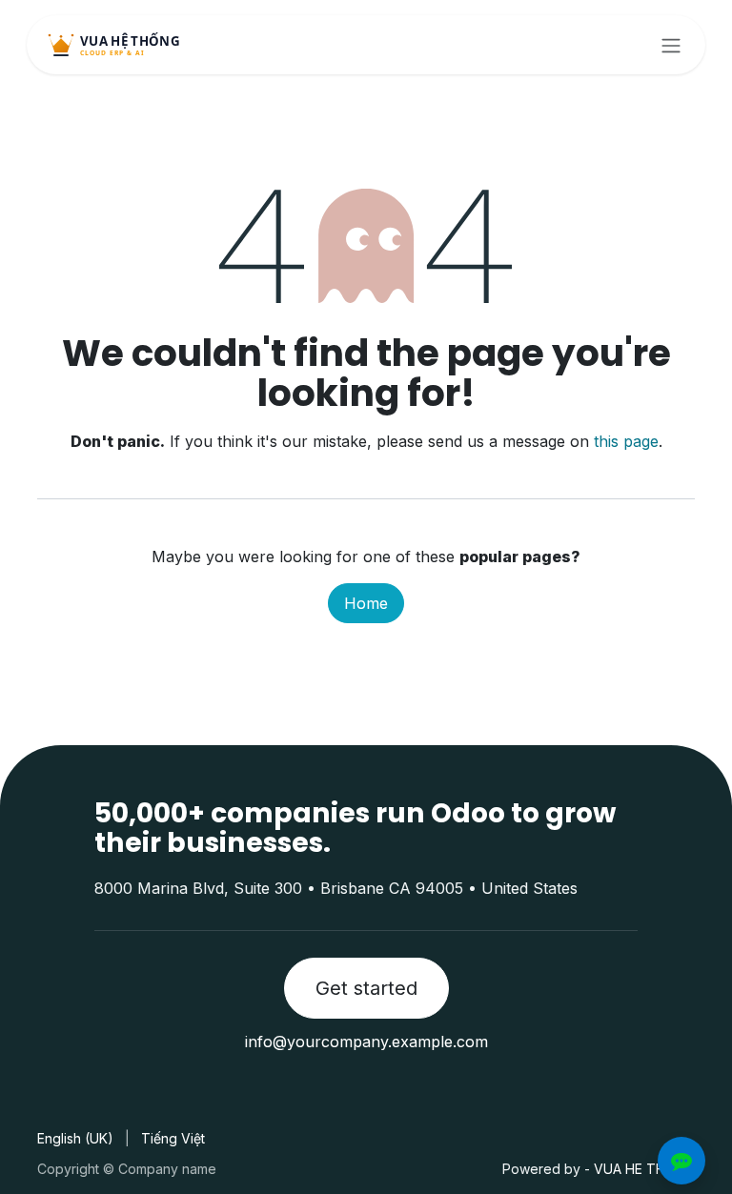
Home (366, 603)
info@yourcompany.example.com (366, 1041)
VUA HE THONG (644, 1169)
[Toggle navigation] (671, 45)
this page (626, 441)
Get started (366, 988)
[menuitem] (75, 1138)
